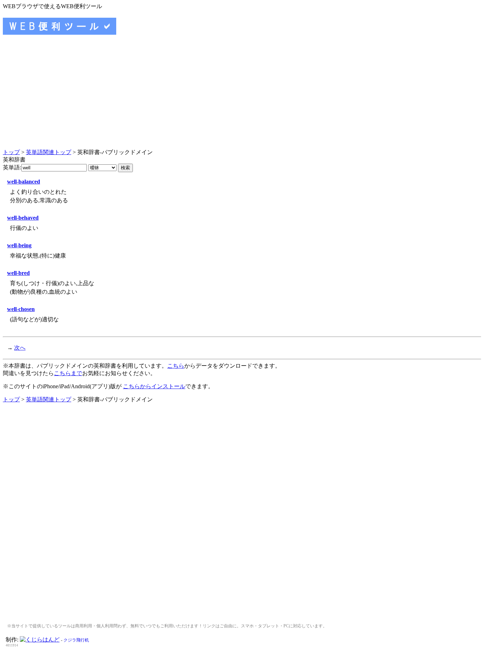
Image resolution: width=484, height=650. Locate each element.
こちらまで (68, 373)
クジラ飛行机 (76, 640)
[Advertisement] (242, 97)
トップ (11, 152)
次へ (20, 348)
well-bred (18, 273)
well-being (19, 245)
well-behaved (23, 218)
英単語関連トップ (48, 152)
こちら (175, 366)
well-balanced (23, 182)
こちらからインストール (154, 386)
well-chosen (21, 309)
